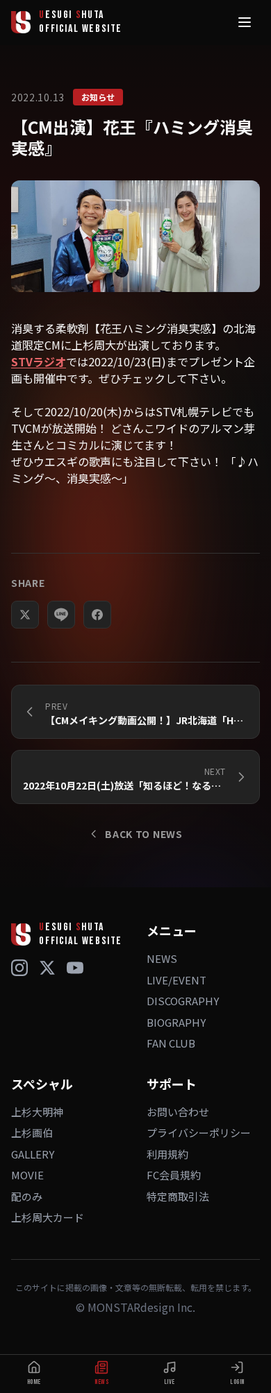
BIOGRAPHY (176, 1022)
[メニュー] (244, 22)
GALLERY (32, 1154)
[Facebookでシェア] (97, 615)
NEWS (162, 958)
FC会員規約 (174, 1175)
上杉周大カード (47, 1217)
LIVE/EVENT (176, 980)
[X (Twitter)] (47, 967)
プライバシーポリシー (199, 1132)
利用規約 (167, 1154)
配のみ (26, 1196)
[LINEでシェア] (61, 615)
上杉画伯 (32, 1132)
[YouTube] (75, 967)
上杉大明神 (37, 1111)
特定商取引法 (178, 1196)
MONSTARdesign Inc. (141, 1307)
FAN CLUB (171, 1043)
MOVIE (27, 1175)
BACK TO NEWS (143, 834)
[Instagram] (19, 967)
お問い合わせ (178, 1111)
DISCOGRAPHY (183, 1000)
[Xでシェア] (25, 615)
